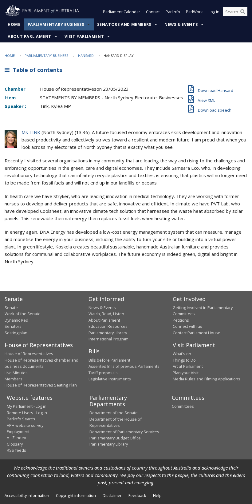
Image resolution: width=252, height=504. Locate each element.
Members (13, 379)
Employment (18, 431)
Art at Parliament (188, 366)
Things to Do (184, 360)
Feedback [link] (137, 495)
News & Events (181, 24)
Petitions (181, 320)
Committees (183, 406)
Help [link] (157, 495)
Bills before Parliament (109, 360)
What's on (182, 353)
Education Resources (108, 326)
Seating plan (16, 332)
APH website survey (25, 425)
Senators (13, 326)
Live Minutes (16, 372)
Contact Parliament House (196, 332)
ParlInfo (173, 11)
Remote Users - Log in (27, 412)
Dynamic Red (16, 320)
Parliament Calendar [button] (121, 11)
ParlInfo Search (21, 419)
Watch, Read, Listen (106, 313)
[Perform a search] (242, 11)
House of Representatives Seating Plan (41, 385)
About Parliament (29, 36)
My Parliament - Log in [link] (26, 406)
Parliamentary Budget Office (115, 438)
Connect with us (187, 326)
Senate (11, 307)
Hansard (86, 55)
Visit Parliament (84, 36)
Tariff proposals (103, 372)
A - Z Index (16, 437)
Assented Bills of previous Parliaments (124, 366)
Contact (153, 11)
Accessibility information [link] (27, 495)
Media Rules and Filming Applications (206, 379)
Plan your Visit (186, 372)
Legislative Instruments (110, 379)
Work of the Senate (23, 313)
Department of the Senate (113, 412)
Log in (214, 11)
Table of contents (36, 69)
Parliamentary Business (56, 24)
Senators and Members (124, 24)
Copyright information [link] (76, 495)
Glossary (15, 444)
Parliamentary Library (108, 332)
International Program (108, 339)
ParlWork (194, 11)
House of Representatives (29, 353)
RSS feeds (16, 450)
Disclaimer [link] (112, 495)
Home (14, 24)
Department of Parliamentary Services (124, 432)
